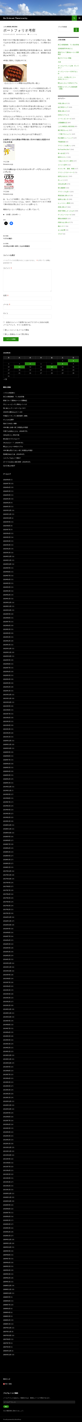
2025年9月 (6, 522)
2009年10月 (7, 1247)
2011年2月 (6, 1186)
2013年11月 (7, 1059)
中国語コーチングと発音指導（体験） (16, 416)
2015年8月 (6, 978)
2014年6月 (6, 1032)
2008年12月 (7, 1285)
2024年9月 (6, 568)
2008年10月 (7, 1293)
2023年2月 (6, 641)
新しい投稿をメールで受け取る (17, 334)
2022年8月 (6, 664)
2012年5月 (6, 1128)
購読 (6, 1406)
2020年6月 (6, 764)
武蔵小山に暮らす (64, 222)
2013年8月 (6, 1071)
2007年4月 (6, 1347)
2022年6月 (6, 671)
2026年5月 (6, 491)
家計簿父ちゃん (63, 130)
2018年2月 (6, 863)
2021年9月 (6, 706)
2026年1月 (6, 506)
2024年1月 (6, 598)
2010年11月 (7, 1197)
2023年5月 (6, 629)
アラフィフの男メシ (64, 145)
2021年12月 (7, 694)
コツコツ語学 (62, 165)
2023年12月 (7, 602)
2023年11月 (7, 606)
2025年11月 (7, 514)
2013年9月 (6, 1067)
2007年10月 (7, 1335)
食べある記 (61, 153)
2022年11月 (7, 652)
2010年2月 (6, 1232)
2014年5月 (6, 1036)
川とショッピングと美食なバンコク (15, 404)
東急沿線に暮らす (64, 195)
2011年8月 (6, 1163)
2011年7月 (6, 1166)
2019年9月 (6, 794)
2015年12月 (7, 963)
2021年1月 (6, 737)
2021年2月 (6, 733)
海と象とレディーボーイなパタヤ (14, 408)
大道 (59, 62)
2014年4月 (6, 1040)
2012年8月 (6, 1117)
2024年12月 (7, 556)
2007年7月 (6, 1343)
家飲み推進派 (62, 218)
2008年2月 (6, 1320)
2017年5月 (6, 898)
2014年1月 (6, 1051)
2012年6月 (6, 1124)
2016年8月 (6, 932)
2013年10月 (7, 1063)
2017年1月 (6, 913)
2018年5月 (6, 852)
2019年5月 (6, 806)
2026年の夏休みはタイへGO (12, 412)
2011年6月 (6, 1170)
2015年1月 (6, 1005)
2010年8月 (6, 1209)
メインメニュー (79, 18)
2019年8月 (6, 798)
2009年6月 (6, 1262)
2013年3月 (6, 1090)
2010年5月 (6, 1220)
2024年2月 (6, 595)
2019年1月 (6, 821)
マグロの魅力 (7, 237)
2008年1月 (6, 1324)
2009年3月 (6, 1274)
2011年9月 (6, 1159)
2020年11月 (7, 744)
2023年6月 (6, 625)
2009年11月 (7, 1243)
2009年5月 (6, 1266)
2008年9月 (6, 1297)
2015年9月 (6, 975)
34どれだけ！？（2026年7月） (13, 443)
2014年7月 (6, 1028)
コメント (7, 268)
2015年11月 (7, 967)
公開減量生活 (62, 122)
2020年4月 (6, 771)
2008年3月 (6, 1316)
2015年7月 (6, 982)
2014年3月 (6, 1044)
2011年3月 (6, 1182)
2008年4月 (6, 1312)
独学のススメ (62, 157)
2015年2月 (6, 1001)
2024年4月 (6, 587)
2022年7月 (6, 668)
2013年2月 (6, 1094)
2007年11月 (7, 1331)
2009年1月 (6, 1282)
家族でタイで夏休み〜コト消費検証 (15, 400)
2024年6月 (6, 579)
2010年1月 (6, 1236)
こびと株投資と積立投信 (10, 26)
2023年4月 (6, 633)
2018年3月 (6, 859)
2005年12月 (7, 1354)
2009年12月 (7, 1239)
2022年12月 (7, 648)
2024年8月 (6, 572)
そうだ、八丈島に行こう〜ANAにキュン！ (67, 78)
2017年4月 (6, 902)
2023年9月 (6, 614)
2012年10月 (7, 1109)
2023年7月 (6, 622)
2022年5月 (6, 675)
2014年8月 (6, 1024)
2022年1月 (6, 691)
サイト (5, 313)
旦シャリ (61, 180)
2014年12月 (7, 1009)
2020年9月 (6, 752)
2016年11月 (7, 921)
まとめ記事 (61, 230)
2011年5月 (6, 1174)
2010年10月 (7, 1201)
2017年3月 (6, 905)
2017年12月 (7, 871)
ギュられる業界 (8, 420)
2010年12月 (7, 1193)
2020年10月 (7, 748)
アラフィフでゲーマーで (66, 172)
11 (19, 367)
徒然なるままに (63, 176)
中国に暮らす (62, 103)
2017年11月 (7, 875)
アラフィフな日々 (64, 192)
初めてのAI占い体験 (10, 423)
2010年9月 (6, 1205)
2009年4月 (6, 1270)
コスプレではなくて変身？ (12, 458)
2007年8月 (6, 1339)
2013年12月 (7, 1055)
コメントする (33, 34)
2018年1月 (6, 867)
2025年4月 (6, 541)
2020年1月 (6, 783)
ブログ (60, 234)
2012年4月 (6, 1132)
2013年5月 (6, 1082)
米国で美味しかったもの (66, 211)
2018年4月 (6, 856)
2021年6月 (6, 717)
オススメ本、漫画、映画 (66, 168)
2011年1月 (6, 1189)
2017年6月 (6, 894)
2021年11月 (7, 698)
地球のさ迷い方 (63, 199)
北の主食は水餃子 (9, 466)
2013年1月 (6, 1097)
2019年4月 (6, 810)
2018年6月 (6, 848)
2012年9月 (6, 1113)
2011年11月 (7, 1151)
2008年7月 (6, 1305)
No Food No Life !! (64, 149)
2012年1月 (6, 1143)
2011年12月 (7, 1147)
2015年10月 (7, 971)
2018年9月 (6, 836)
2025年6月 (6, 533)
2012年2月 (6, 1140)
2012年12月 (7, 1101)
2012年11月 (7, 1105)
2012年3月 (6, 1136)
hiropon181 (22, 34)
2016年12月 (7, 917)
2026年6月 (6, 487)
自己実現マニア (63, 107)
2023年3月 (6, 637)
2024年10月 (7, 564)
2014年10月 (7, 1017)
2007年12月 (7, 1328)
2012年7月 (6, 1120)
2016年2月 (6, 955)
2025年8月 (6, 526)
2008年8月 (6, 1301)
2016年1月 (6, 959)
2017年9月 (6, 882)
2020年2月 (6, 779)
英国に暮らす (62, 111)
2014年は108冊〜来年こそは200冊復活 (16, 245)
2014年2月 (6, 1047)
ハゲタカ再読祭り (9, 393)
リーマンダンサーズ (64, 119)
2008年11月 (7, 1289)
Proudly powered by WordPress (12, 1419)
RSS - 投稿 (8, 1384)
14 (52, 367)
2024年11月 (7, 560)
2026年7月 (6, 483)
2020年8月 (6, 756)
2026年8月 (6, 480)
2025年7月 (6, 529)
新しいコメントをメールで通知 (17, 330)
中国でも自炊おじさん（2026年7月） (15, 431)
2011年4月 (6, 1178)
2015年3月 (6, 998)
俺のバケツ (61, 226)
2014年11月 (7, 1013)
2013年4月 (6, 1086)
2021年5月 (6, 721)
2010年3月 (6, 1228)
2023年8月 (6, 618)
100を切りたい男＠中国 (11, 435)
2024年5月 (6, 583)
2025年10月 (7, 518)
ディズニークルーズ (64, 215)
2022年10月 (7, 656)
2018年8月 (6, 840)
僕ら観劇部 (61, 188)
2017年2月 (6, 909)
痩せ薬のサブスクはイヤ (11, 439)
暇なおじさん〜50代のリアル (68, 83)
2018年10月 (7, 833)
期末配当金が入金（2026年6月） (14, 454)
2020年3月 (6, 775)
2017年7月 (6, 890)
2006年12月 (7, 1351)
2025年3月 (6, 545)
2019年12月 (7, 787)
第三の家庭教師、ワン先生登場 (68, 45)
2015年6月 (6, 986)
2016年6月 (6, 940)
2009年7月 (6, 1259)
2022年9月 (6, 660)
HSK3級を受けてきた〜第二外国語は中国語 (17, 450)
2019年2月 (6, 817)
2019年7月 (6, 802)
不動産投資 (61, 142)
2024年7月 (6, 575)
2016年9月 (6, 929)
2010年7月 (6, 1212)
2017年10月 (7, 879)
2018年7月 (6, 844)
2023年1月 (6, 645)
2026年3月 (6, 499)
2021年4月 (6, 725)
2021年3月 (6, 729)
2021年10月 (7, 702)
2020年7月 (6, 760)
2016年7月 (6, 936)
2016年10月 (7, 925)
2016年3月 (6, 952)
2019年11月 (7, 790)
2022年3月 (6, 683)
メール (6, 304)
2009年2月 (6, 1278)
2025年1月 (6, 552)
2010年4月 (6, 1224)
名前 (6, 295)
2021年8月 (6, 710)
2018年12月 (7, 825)
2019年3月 (6, 813)
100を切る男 (62, 184)
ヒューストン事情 (64, 203)
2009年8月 (6, 1255)
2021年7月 (6, 714)
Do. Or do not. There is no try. (15, 18)
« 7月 (5, 379)
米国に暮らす (62, 207)
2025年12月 (7, 510)
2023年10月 (7, 610)
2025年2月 (6, 549)
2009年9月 (6, 1251)
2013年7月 (6, 1074)
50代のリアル (62, 115)
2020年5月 (6, 767)
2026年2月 (6, 503)
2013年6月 (6, 1078)
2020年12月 (7, 740)
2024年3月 (6, 591)
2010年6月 (6, 1216)
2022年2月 (6, 687)
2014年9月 (6, 1021)
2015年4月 (6, 994)
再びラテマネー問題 (64, 58)
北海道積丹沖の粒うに (65, 48)
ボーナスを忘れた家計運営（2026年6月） (17, 462)
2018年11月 (7, 829)
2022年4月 (6, 679)
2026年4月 (6, 495)
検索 (76, 29)
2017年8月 (6, 886)
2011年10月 (7, 1155)
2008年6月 (6, 1308)
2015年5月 (6, 990)
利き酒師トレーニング (65, 138)
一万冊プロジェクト (64, 134)
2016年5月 (6, 944)
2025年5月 (6, 537)
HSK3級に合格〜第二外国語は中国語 (15, 427)
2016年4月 (6, 948)
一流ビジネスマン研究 (65, 161)
